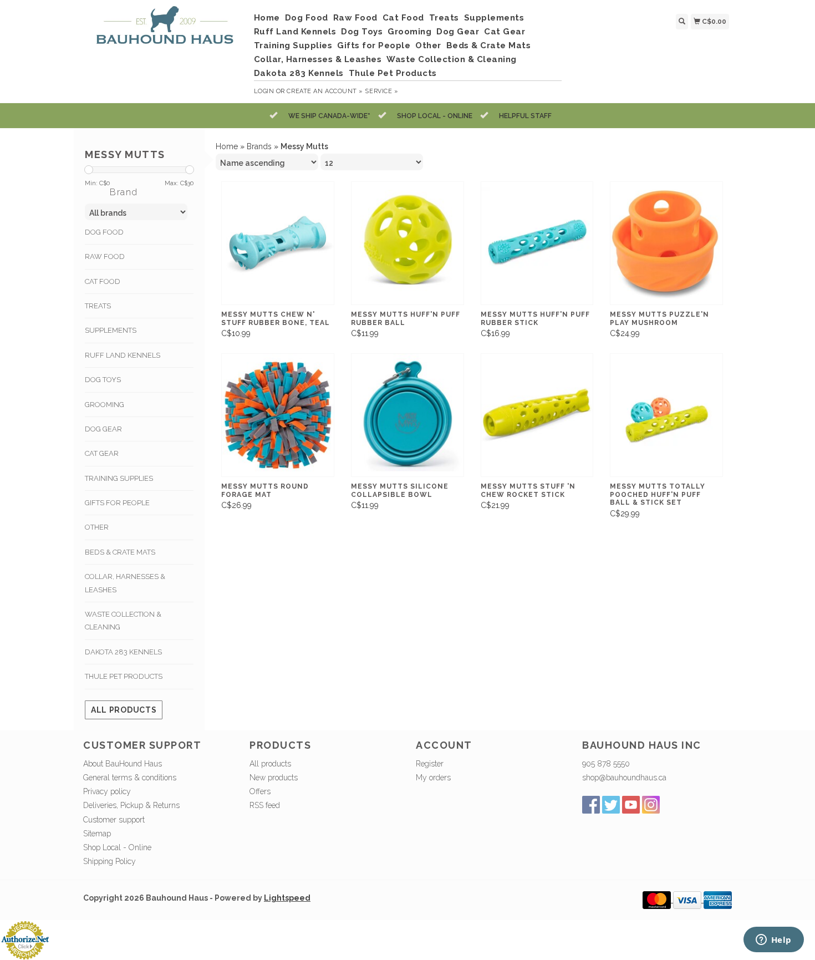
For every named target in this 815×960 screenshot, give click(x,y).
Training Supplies (293, 45)
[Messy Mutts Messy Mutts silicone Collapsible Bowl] (407, 415)
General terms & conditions (129, 777)
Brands (259, 146)
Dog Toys (362, 32)
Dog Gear (457, 32)
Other (428, 45)
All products (123, 709)
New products (273, 777)
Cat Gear (504, 32)
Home (267, 18)
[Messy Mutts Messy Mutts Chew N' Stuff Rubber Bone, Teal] (278, 243)
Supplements (494, 18)
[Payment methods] (658, 899)
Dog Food (306, 18)
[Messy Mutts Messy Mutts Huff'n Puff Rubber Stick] (537, 243)
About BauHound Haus (122, 763)
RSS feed (264, 805)
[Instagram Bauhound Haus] (651, 805)
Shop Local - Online (117, 847)
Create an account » (325, 91)
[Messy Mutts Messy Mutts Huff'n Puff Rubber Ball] (407, 243)
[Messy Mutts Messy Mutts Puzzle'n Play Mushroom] (666, 243)
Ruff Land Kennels (295, 32)
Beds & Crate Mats (488, 45)
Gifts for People (373, 45)
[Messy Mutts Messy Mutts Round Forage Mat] (278, 415)
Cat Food (403, 18)
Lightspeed (287, 897)
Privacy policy (107, 791)
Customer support (114, 819)
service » (381, 91)
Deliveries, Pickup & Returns (131, 805)
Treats (444, 18)
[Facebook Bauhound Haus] (591, 805)
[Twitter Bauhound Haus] (611, 805)
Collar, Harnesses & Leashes (318, 59)
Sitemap (97, 833)
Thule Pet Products (393, 73)
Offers (260, 791)
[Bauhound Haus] (164, 29)
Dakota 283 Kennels (299, 73)
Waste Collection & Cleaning (451, 59)
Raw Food (355, 18)
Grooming (409, 32)
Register (430, 763)
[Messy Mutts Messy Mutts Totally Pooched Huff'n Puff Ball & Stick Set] (666, 415)
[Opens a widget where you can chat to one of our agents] (773, 940)
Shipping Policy (109, 861)
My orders (433, 777)
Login (264, 91)
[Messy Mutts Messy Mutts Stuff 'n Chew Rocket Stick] (537, 415)
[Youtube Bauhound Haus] (631, 805)
